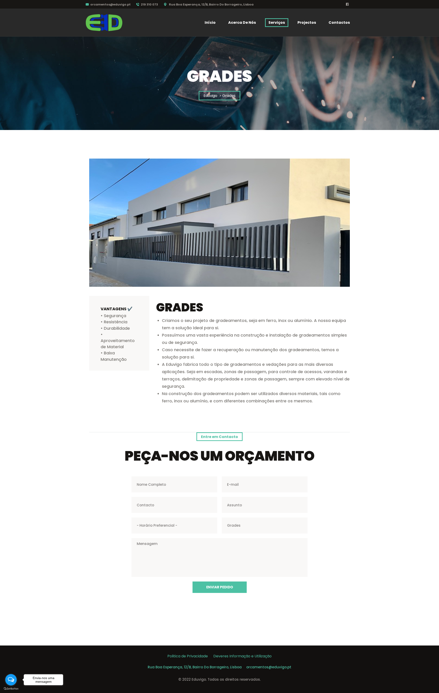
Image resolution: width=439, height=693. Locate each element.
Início (210, 22)
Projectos (306, 22)
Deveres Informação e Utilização (242, 656)
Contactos (339, 22)
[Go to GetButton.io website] (11, 688)
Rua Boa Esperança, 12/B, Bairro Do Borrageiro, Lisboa (195, 667)
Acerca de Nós (242, 22)
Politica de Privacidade (190, 656)
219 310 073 (149, 4)
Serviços (276, 22)
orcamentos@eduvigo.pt (110, 4)
